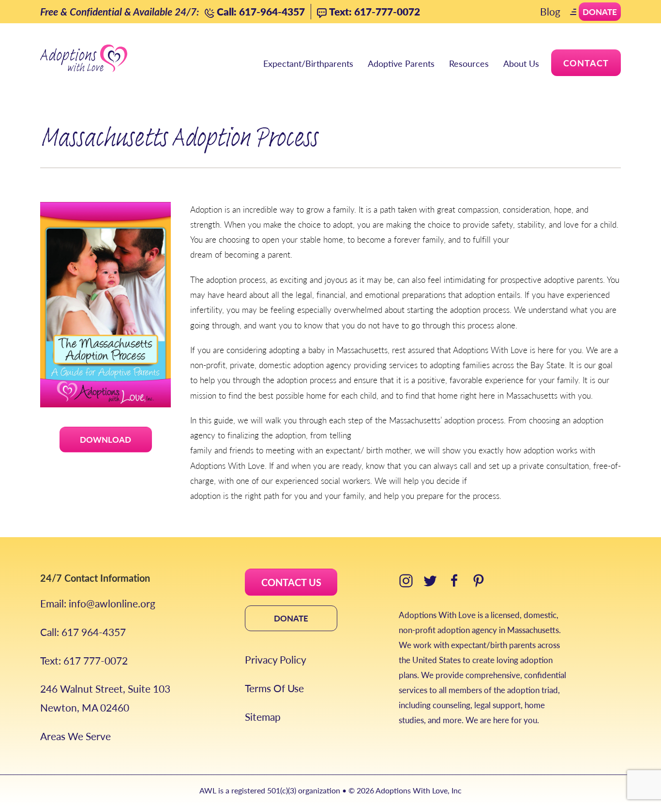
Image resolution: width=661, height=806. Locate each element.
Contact (586, 63)
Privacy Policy (275, 659)
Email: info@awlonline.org (97, 603)
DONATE (291, 618)
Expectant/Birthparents (308, 63)
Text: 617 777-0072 (84, 660)
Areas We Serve (75, 736)
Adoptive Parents (401, 63)
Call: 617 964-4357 (83, 632)
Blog (550, 11)
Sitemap (263, 717)
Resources (469, 63)
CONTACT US (291, 582)
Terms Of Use (274, 688)
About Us (521, 63)
